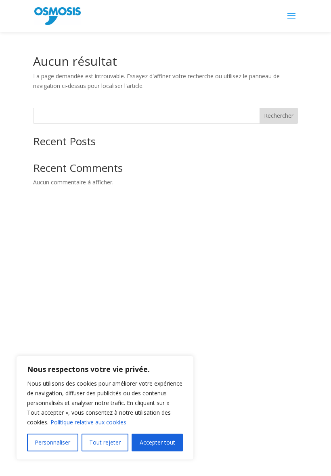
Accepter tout (157, 442)
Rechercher (278, 115)
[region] (105, 408)
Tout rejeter (105, 442)
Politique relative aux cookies (88, 422)
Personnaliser (52, 442)
